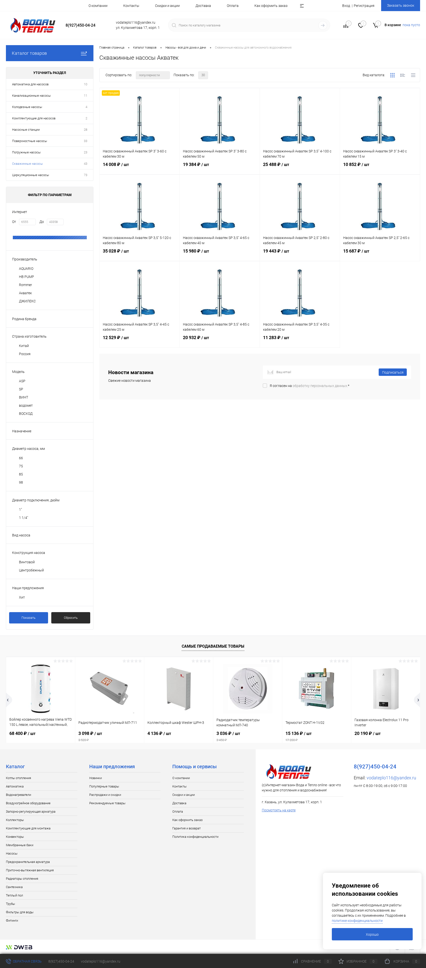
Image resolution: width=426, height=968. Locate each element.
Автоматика (15, 786)
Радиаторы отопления (22, 878)
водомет (26, 405)
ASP (22, 381)
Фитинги (12, 920)
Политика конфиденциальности (195, 837)
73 (85, 175)
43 (85, 163)
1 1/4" (23, 518)
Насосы (12, 853)
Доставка (203, 6)
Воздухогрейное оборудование (28, 803)
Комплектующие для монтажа (28, 828)
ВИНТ (23, 397)
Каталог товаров (29, 53)
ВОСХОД (26, 414)
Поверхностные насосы (29, 141)
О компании (98, 6)
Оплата (233, 6)
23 (85, 152)
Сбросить (71, 618)
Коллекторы (15, 820)
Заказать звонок (400, 5)
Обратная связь (27, 961)
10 (85, 84)
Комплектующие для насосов (33, 118)
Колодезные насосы (27, 107)
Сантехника (14, 887)
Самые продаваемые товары (213, 646)
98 (21, 482)
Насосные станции (26, 129)
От (14, 222)
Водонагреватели (18, 795)
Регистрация (364, 6)
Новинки (95, 778)
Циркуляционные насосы (30, 175)
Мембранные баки (19, 845)
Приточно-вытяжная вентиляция (30, 870)
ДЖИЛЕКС (27, 301)
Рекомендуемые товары (107, 803)
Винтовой (27, 562)
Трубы (10, 904)
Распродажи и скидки (105, 795)
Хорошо (372, 934)
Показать (28, 618)
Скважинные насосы (27, 163)
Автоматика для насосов (30, 84)
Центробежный (31, 570)
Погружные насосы (26, 152)
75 (21, 466)
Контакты (131, 6)
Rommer (25, 285)
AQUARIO (26, 269)
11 (85, 95)
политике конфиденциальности (357, 921)
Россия (25, 354)
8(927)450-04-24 (61, 961)
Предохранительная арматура (28, 862)
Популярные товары (104, 786)
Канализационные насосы (31, 95)
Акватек (25, 293)
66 (21, 458)
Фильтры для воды (20, 912)
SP (21, 389)
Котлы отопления (18, 778)
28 (85, 129)
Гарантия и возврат (186, 828)
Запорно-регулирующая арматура (30, 811)
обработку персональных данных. (320, 386)
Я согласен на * (309, 386)
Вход (346, 6)
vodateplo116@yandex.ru (391, 777)
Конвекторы (15, 837)
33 (85, 141)
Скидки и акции (167, 6)
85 (21, 474)
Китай (24, 346)
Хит (22, 597)
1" (20, 509)
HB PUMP (26, 277)
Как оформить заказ (270, 6)
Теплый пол (14, 895)
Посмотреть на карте (279, 810)
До (41, 222)
